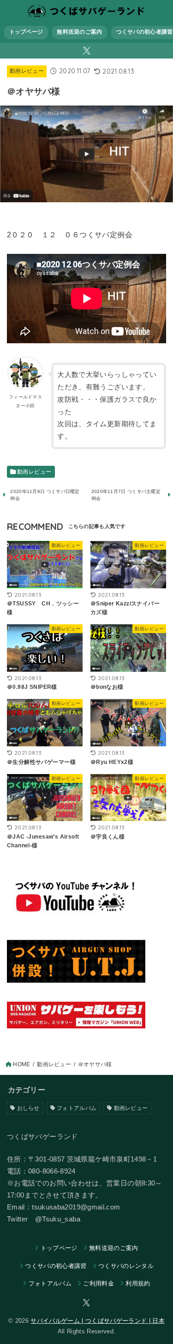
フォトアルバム (76, 1108)
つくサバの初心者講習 (55, 1265)
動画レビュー (27, 71)
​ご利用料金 (98, 1283)
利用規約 (137, 1283)
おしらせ (28, 1108)
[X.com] (87, 51)
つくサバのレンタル (126, 1265)
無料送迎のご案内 (79, 32)
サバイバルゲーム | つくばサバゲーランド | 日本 (97, 1320)
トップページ (26, 32)
